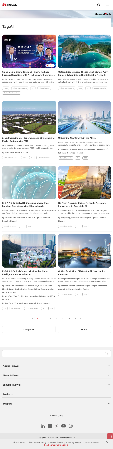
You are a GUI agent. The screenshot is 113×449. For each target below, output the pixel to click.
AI (33, 88)
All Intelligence (44, 88)
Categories (29, 329)
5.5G (80, 88)
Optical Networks (100, 88)
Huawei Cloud (56, 415)
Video (6, 88)
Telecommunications (20, 88)
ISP (5, 308)
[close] (107, 442)
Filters (84, 329)
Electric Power (16, 308)
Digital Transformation (11, 93)
